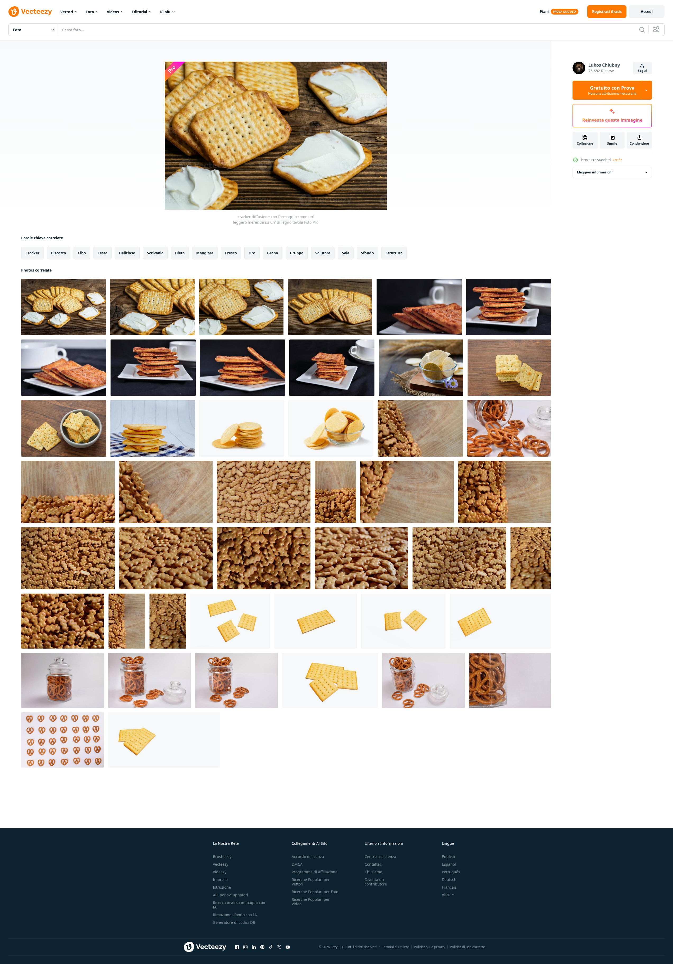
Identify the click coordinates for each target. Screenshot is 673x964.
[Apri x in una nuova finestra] (279, 947)
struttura (394, 252)
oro (252, 252)
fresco (231, 252)
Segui (642, 70)
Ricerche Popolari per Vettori (311, 882)
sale (345, 252)
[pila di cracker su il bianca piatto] (419, 307)
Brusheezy (222, 856)
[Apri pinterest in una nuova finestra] (262, 947)
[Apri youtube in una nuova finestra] (288, 947)
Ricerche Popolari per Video (311, 901)
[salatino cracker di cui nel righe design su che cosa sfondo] (62, 740)
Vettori (66, 11)
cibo (82, 252)
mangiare (204, 252)
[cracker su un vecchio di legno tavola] (330, 307)
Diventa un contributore (376, 882)
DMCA (297, 864)
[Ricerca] (642, 29)
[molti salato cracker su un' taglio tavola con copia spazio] (420, 428)
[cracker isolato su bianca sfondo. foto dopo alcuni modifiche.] (230, 621)
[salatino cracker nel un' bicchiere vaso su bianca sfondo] (62, 680)
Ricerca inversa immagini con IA (239, 905)
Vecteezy (220, 864)
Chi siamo (373, 871)
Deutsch (449, 879)
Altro (446, 895)
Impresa (220, 879)
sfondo (367, 252)
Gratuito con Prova (612, 90)
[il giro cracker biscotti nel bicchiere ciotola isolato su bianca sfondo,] (331, 428)
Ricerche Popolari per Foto (315, 891)
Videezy (219, 871)
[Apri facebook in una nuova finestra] (237, 947)
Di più (165, 11)
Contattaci (374, 864)
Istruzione (222, 887)
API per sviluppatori (230, 894)
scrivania (155, 252)
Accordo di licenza (308, 856)
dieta (180, 252)
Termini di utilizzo (395, 946)
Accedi (647, 11)
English (448, 856)
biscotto (58, 252)
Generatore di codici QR (234, 922)
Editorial (139, 11)
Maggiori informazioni (594, 172)
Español (449, 864)
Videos (113, 11)
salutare (322, 252)
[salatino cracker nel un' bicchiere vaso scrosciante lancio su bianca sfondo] (509, 428)
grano (272, 252)
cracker (32, 252)
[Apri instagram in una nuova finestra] (245, 947)
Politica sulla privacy (429, 946)
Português (451, 871)
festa (102, 252)
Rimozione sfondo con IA (235, 914)
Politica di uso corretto (467, 946)
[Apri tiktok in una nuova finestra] (271, 947)
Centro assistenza (380, 856)
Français (449, 887)
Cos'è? (617, 160)
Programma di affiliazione (314, 871)
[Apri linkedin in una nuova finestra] (254, 947)
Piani (544, 11)
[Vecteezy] (30, 11)
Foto (90, 11)
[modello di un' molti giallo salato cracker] (263, 492)
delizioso (127, 252)
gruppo (297, 252)
